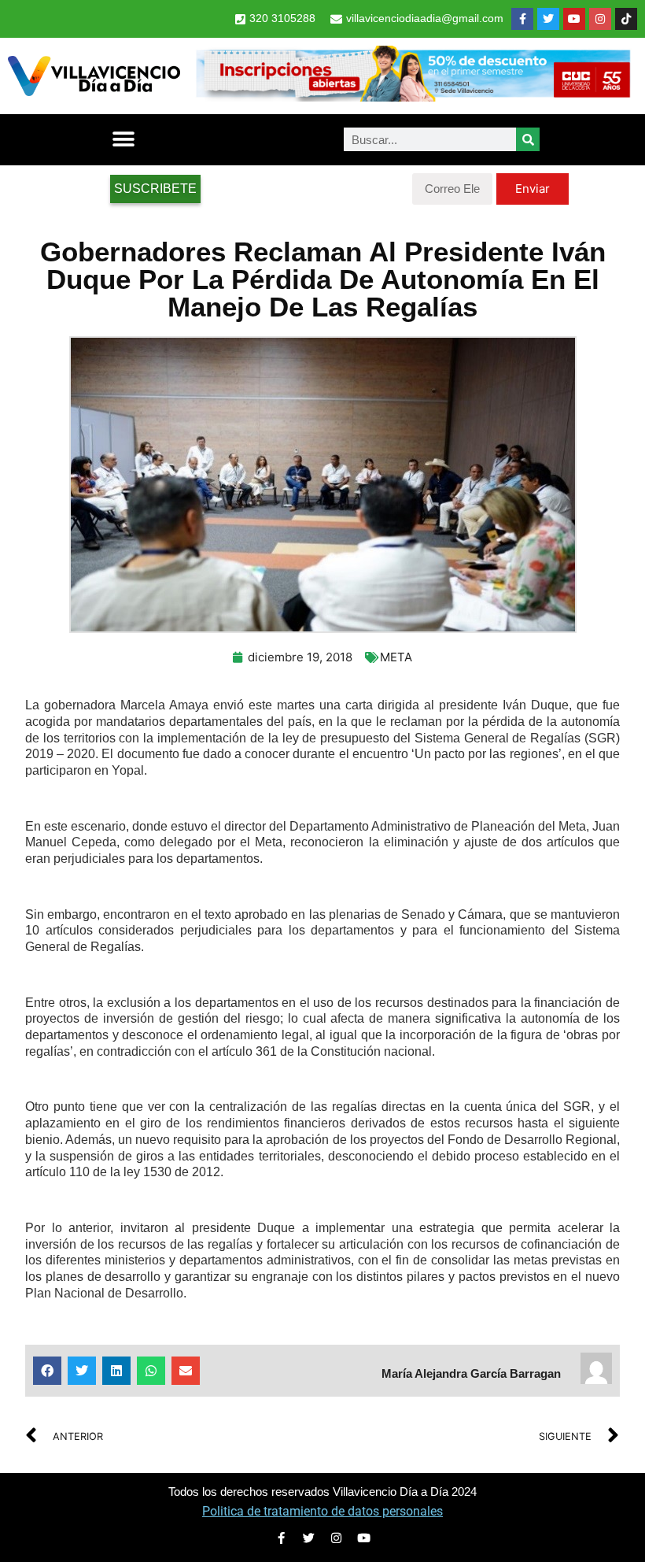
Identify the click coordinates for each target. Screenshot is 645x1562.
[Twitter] (548, 19)
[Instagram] (600, 19)
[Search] (528, 139)
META (396, 657)
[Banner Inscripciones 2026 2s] (412, 97)
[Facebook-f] (522, 19)
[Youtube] (574, 19)
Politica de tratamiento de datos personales (322, 1511)
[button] (123, 139)
